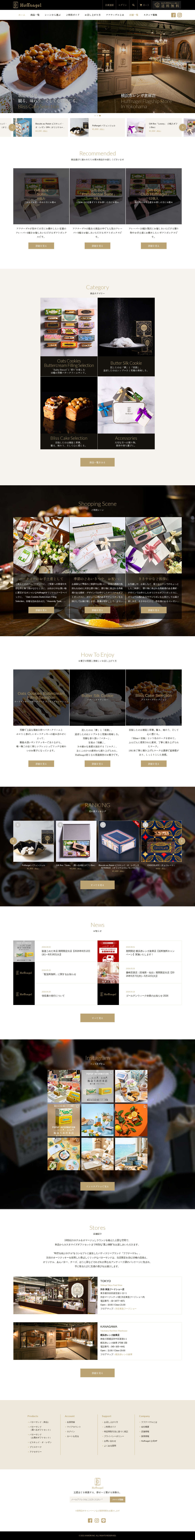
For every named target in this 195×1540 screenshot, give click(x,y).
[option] (49, 66)
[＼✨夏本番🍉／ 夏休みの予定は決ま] (97, 1154)
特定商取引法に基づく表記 (116, 1431)
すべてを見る (97, 885)
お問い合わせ (110, 1441)
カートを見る (73, 1436)
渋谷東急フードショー (125, 1308)
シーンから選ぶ (53, 14)
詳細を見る (41, 246)
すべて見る (97, 1018)
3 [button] (100, 115)
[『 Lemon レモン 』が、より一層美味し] (131, 1120)
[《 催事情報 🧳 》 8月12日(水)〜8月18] (64, 1120)
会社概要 (145, 1427)
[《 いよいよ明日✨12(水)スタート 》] (97, 1086)
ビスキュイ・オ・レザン (41, 1442)
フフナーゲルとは (115, 14)
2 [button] (97, 115)
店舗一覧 (133, 14)
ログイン (122, 4)
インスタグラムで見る (97, 1186)
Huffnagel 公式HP (149, 1441)
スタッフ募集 (150, 14)
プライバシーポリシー (114, 1436)
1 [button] (95, 115)
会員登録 (109, 4)
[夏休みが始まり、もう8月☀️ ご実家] (131, 1086)
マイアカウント (74, 1427)
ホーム (21, 14)
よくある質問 (110, 1446)
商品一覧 (35, 14)
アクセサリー (36, 1452)
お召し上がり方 (93, 14)
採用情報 (145, 1436)
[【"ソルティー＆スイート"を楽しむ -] (64, 1154)
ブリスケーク (36, 1447)
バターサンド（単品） (40, 1422)
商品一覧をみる (97, 462)
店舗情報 (145, 1431)
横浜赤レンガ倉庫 (123, 1354)
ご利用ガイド (73, 14)
